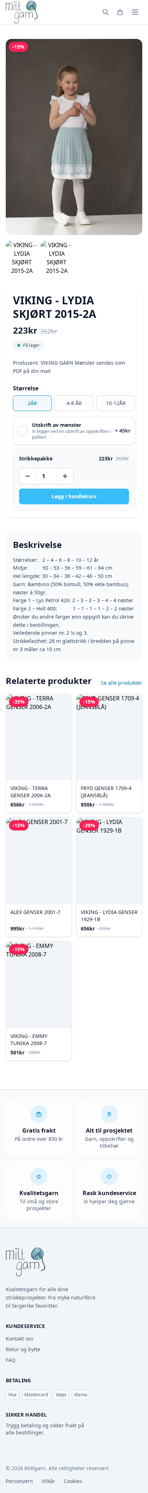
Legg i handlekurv (74, 496)
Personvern (19, 1481)
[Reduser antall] (28, 476)
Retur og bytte (23, 1349)
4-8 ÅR (74, 403)
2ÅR (32, 403)
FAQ (10, 1360)
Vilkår (48, 1481)
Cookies (73, 1481)
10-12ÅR (116, 403)
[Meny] (135, 12)
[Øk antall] (65, 476)
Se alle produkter (121, 682)
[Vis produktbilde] (22, 258)
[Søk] (105, 12)
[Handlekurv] (120, 12)
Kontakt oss (19, 1338)
